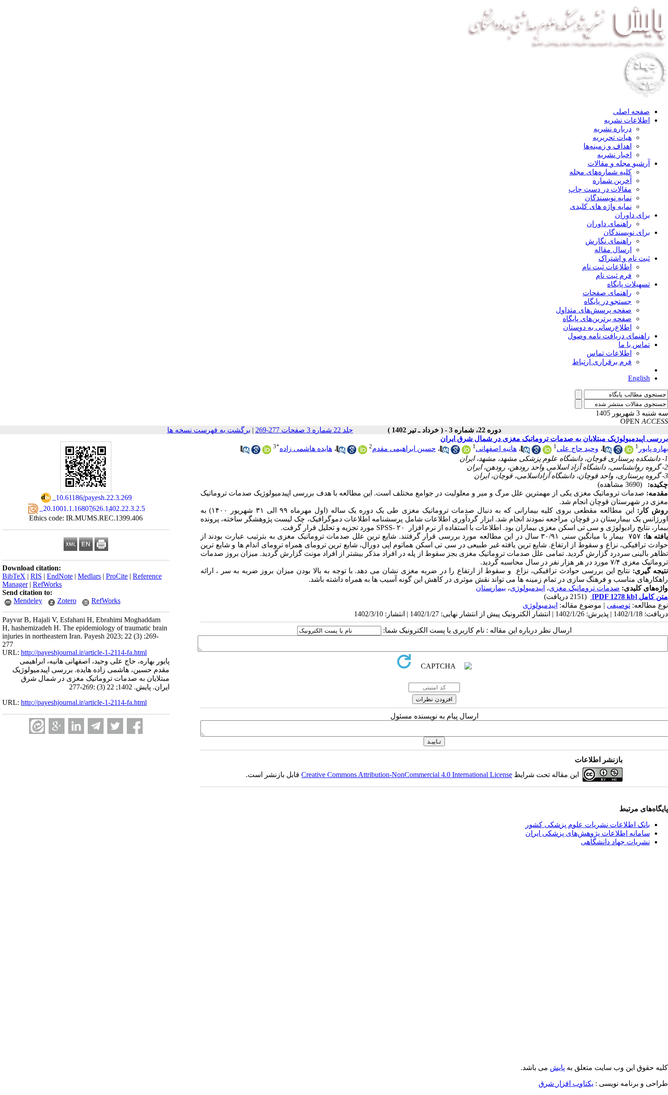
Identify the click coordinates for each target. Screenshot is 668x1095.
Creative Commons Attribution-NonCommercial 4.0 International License (406, 774)
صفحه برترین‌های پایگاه (597, 318)
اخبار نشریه (614, 155)
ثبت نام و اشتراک (624, 258)
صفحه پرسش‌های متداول (594, 310)
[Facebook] (135, 726)
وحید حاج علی (577, 448)
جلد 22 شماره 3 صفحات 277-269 (304, 430)
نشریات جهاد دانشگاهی (615, 842)
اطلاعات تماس (609, 353)
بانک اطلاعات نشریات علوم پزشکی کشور (587, 824)
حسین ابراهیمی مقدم (404, 448)
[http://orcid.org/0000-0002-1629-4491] (266, 452)
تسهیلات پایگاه (628, 284)
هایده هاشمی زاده (305, 448)
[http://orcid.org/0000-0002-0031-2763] (466, 452)
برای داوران (632, 215)
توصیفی (618, 605)
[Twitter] (115, 726)
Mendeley (28, 600)
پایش (557, 1067)
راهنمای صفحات (607, 293)
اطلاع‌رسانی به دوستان (597, 327)
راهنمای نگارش (608, 241)
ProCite (117, 576)
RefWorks (47, 584)
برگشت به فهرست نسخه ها (208, 430)
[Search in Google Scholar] (618, 452)
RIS (36, 576)
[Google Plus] (57, 726)
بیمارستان (491, 588)
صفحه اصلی (631, 111)
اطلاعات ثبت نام (607, 267)
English (639, 378)
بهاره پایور (653, 448)
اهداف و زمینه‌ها (607, 146)
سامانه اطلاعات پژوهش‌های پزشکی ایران (587, 833)
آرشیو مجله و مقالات (619, 163)
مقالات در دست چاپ (600, 189)
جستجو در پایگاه (608, 301)
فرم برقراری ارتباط (602, 362)
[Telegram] (96, 726)
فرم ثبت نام (614, 275)
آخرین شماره (612, 180)
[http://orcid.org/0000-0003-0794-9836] (628, 452)
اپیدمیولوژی (527, 588)
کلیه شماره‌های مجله (600, 172)
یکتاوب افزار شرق (565, 1083)
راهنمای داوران (609, 224)
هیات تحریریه (612, 137)
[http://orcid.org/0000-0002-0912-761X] (362, 452)
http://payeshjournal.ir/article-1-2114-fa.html (84, 652)
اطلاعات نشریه (627, 120)
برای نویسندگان (626, 232)
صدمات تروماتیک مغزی (584, 588)
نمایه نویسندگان (608, 198)
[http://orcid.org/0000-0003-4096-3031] (547, 452)
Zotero (66, 600)
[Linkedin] (76, 726)
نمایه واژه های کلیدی (601, 206)
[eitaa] (37, 726)
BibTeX (13, 576)
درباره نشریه (612, 129)
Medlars (89, 576)
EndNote (60, 576)
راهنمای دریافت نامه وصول (609, 336)
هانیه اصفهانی (496, 448)
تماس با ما (634, 344)
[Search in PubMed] (607, 452)
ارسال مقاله (613, 249)
